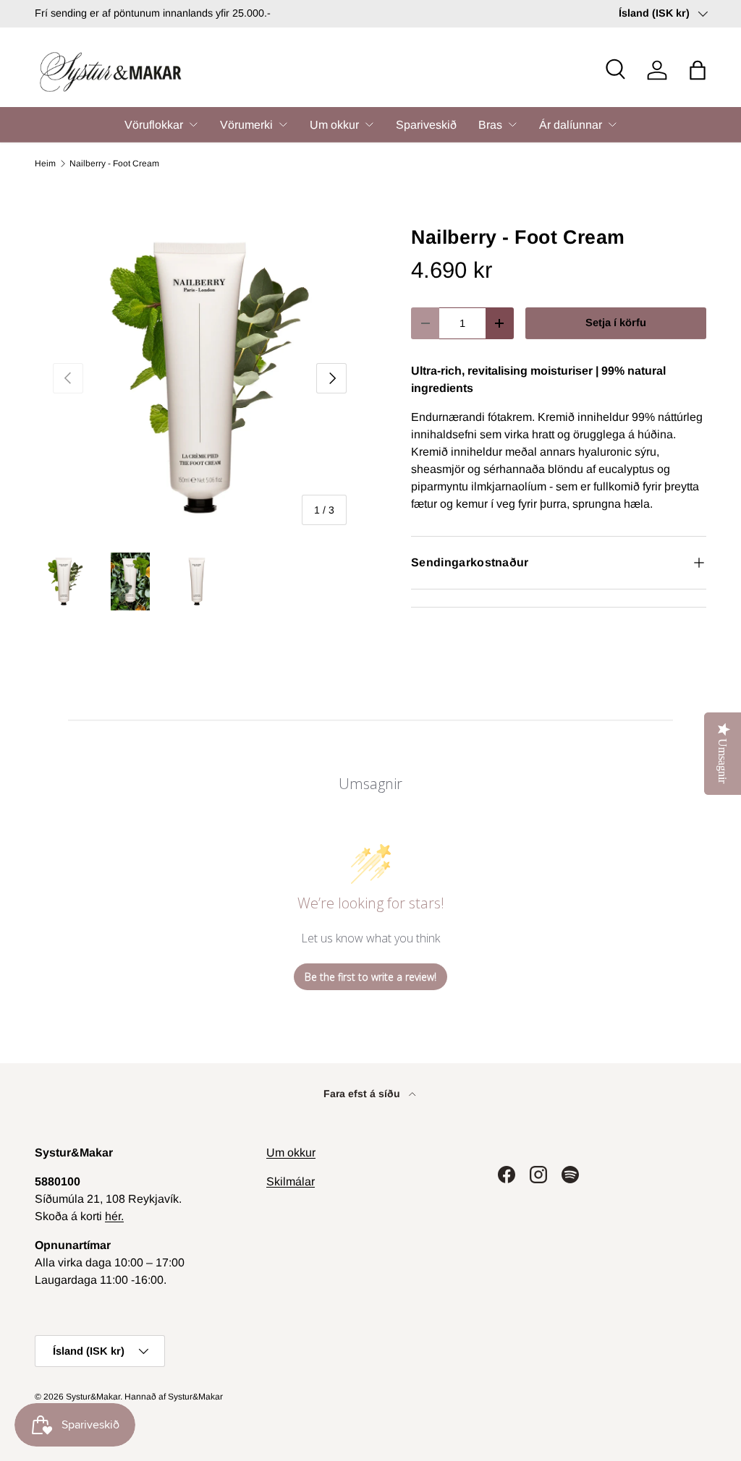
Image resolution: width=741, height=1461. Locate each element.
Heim (45, 163)
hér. (114, 1216)
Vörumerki (246, 125)
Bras (490, 125)
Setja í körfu (615, 322)
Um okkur (334, 125)
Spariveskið (426, 125)
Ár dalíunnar (570, 125)
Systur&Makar (93, 1397)
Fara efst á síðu (363, 1093)
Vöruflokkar (153, 125)
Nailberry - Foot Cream (114, 163)
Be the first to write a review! (370, 977)
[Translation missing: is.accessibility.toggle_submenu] (193, 124)
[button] (698, 70)
